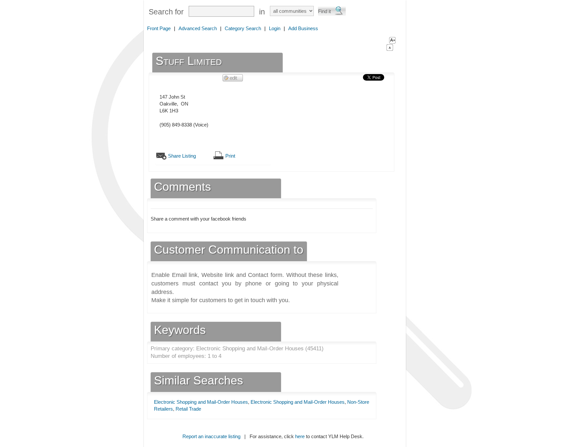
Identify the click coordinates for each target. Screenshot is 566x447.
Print (230, 156)
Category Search (243, 28)
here (300, 436)
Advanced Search (198, 28)
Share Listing (182, 156)
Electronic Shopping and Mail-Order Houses (201, 402)
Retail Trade (188, 409)
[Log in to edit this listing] (232, 77)
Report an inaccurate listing (211, 436)
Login (274, 28)
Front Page (159, 28)
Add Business (303, 28)
